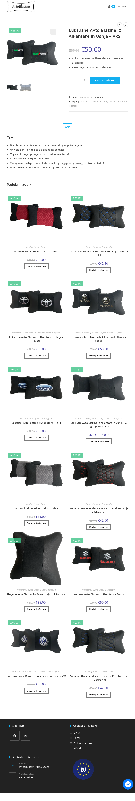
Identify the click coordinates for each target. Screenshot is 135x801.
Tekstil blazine (40, 247)
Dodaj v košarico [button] (36, 266)
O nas (77, 732)
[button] (53, 32)
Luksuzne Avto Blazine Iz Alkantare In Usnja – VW (36, 676)
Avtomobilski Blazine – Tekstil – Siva (36, 508)
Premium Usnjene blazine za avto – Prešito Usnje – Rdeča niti (98, 510)
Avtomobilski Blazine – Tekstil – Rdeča (36, 251)
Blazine (103, 101)
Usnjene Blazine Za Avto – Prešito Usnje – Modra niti (99, 253)
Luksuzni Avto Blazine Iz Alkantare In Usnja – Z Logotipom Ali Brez (99, 424)
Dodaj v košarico (105, 80)
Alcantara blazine (90, 101)
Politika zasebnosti (83, 743)
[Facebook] (15, 736)
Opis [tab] (67, 127)
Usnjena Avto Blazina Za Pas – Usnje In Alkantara (36, 594)
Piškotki (78, 748)
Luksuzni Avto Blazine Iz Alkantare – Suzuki (99, 594)
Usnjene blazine (116, 101)
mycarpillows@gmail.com (34, 767)
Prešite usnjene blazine (102, 247)
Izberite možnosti (98, 441)
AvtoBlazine (26, 777)
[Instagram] (25, 736)
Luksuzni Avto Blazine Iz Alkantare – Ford (36, 422)
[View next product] (125, 24)
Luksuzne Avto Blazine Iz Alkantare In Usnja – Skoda (99, 338)
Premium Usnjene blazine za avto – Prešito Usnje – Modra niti (98, 677)
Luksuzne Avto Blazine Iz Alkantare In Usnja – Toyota (36, 338)
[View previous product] (119, 24)
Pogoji (77, 737)
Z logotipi (56, 332)
